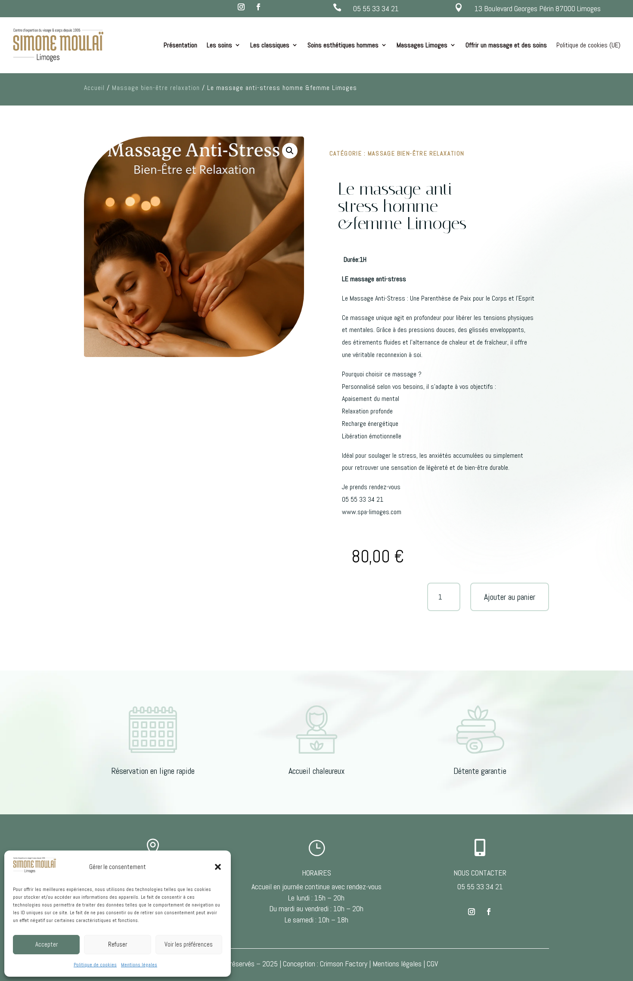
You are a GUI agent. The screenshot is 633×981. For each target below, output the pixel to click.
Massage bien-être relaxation (156, 87)
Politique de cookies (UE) (588, 45)
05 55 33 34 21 (376, 8)
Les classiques (269, 45)
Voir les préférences (188, 944)
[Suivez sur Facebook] (258, 7)
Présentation (180, 45)
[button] (218, 867)
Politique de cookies (95, 964)
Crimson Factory (343, 964)
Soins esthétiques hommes (343, 45)
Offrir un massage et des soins (506, 45)
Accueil (94, 87)
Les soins (219, 45)
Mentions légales (139, 964)
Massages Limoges (422, 45)
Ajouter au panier (509, 596)
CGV (432, 964)
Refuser (117, 944)
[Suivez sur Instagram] (241, 7)
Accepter (46, 944)
